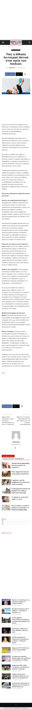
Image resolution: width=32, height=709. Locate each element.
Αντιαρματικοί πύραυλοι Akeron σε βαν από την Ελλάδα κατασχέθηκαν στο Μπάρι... (21, 658)
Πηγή (3, 373)
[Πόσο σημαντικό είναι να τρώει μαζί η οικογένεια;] (6, 474)
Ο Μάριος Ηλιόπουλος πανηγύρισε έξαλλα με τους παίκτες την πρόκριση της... (20, 676)
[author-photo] (16, 439)
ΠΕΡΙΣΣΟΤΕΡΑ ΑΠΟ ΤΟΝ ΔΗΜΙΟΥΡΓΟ (13, 458)
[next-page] (6, 514)
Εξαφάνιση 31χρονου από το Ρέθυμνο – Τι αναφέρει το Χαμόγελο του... (20, 610)
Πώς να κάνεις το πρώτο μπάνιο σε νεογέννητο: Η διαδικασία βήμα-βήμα (20, 508)
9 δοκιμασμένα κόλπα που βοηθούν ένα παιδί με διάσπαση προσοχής (21, 491)
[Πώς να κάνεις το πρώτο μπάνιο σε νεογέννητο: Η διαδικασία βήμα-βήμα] (6, 508)
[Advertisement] (16, 23)
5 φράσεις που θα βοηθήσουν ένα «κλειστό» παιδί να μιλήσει (21, 482)
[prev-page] (3, 514)
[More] (25, 74)
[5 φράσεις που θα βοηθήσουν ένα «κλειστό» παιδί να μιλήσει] (6, 482)
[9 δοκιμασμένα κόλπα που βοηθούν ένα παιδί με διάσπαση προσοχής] (6, 491)
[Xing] (16, 448)
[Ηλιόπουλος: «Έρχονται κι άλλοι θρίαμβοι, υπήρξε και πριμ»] (6, 631)
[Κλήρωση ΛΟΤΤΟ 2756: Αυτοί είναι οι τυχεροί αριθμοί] (6, 650)
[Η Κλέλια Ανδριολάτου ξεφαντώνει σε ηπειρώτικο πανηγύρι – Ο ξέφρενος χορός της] (6, 639)
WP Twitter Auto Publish (9, 708)
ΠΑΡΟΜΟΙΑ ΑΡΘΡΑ (8, 456)
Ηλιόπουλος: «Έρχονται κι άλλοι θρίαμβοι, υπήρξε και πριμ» (20, 630)
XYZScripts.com (25, 708)
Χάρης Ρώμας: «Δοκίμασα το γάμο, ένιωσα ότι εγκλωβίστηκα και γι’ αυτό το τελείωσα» (8, 420)
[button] (3, 42)
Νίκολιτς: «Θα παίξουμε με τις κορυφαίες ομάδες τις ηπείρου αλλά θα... (21, 601)
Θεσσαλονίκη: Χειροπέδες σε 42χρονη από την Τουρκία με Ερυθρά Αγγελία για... (21, 684)
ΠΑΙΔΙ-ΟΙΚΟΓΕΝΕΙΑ (11, 46)
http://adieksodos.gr (16, 444)
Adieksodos (12, 67)
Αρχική (3, 46)
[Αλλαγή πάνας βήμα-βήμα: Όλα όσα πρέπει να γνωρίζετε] (6, 465)
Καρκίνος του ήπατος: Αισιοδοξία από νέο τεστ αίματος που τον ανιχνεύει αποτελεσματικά (23, 420)
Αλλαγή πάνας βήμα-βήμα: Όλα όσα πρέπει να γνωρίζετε (21, 465)
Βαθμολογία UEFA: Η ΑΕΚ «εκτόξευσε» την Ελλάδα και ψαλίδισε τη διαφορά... (20, 667)
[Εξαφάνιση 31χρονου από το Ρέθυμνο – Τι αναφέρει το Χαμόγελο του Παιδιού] (6, 611)
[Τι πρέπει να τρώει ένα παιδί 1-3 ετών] (6, 499)
